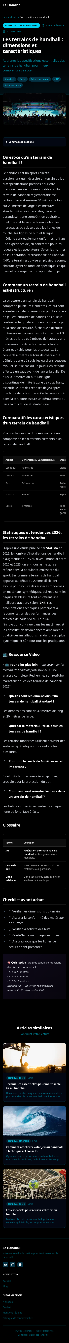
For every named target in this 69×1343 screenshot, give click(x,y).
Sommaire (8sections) (21, 141)
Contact (7, 1307)
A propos (8, 1301)
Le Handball (9, 17)
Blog (5, 1286)
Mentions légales (12, 1312)
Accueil (7, 1281)
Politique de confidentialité (18, 1318)
